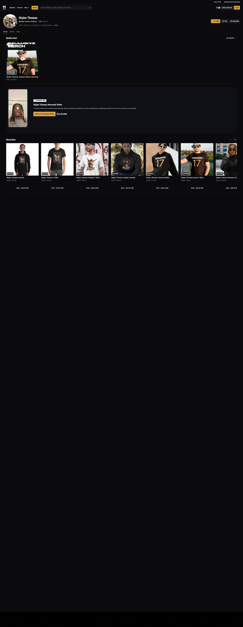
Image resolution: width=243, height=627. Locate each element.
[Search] (90, 8)
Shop (26, 8)
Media (12, 32)
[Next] (235, 140)
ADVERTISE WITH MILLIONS (232, 2)
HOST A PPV (217, 2)
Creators (20, 8)
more (56, 25)
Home (5, 32)
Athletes (12, 8)
